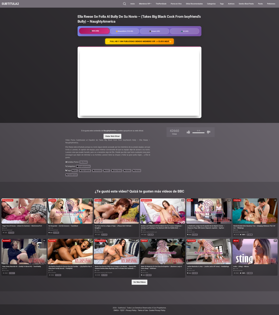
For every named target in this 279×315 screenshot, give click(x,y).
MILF (107, 170)
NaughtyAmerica (84, 166)
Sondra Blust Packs (246, 4)
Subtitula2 (10, 3)
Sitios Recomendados (194, 4)
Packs (260, 4)
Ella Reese (83, 162)
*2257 (122, 310)
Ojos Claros (117, 170)
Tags (222, 4)
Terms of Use (143, 310)
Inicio (132, 4)
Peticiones (271, 4)
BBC (75, 170)
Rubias (127, 170)
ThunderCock (72, 175)
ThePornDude (161, 4)
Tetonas (137, 170)
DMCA (116, 310)
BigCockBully (85, 170)
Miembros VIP (144, 4)
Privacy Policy (131, 310)
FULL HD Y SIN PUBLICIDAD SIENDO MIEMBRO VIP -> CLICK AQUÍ (139, 41)
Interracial (97, 170)
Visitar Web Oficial (112, 136)
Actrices (231, 4)
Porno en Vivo (176, 4)
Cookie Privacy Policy (157, 310)
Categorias (211, 4)
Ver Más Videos (139, 282)
